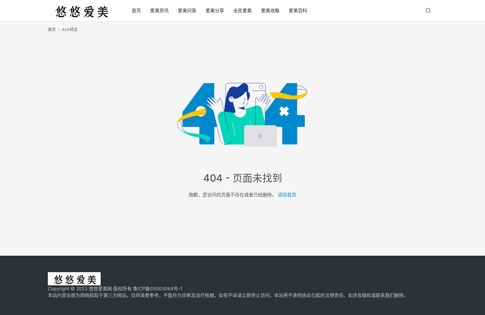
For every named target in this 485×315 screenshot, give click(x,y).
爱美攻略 (270, 10)
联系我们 (385, 295)
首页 (136, 10)
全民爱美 (242, 10)
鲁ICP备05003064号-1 (157, 288)
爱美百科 (298, 10)
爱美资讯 (159, 10)
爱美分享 (215, 10)
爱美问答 (187, 10)
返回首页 (287, 194)
